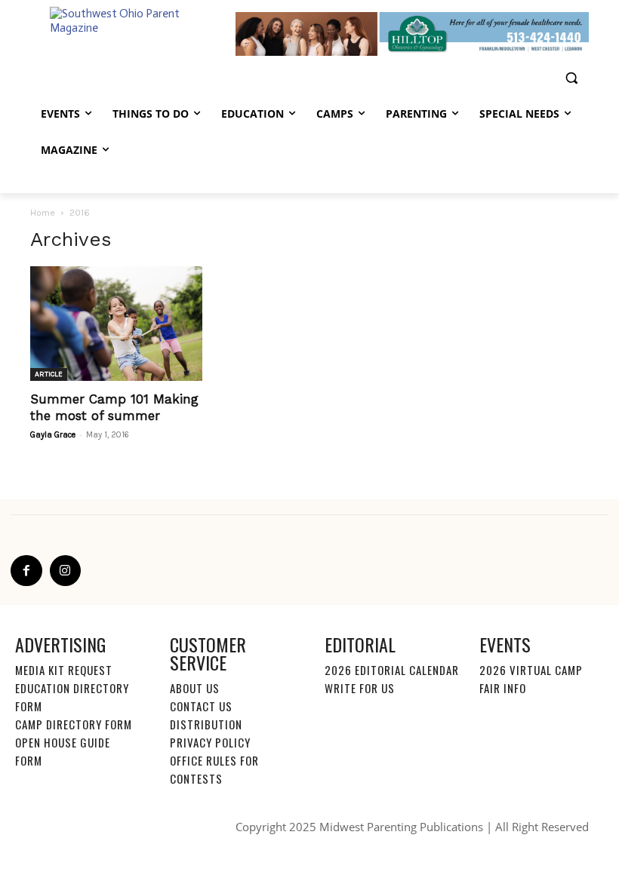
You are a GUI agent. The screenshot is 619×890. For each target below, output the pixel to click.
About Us (195, 688)
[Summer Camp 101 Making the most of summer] (116, 323)
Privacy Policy (210, 742)
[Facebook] (26, 571)
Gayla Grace (52, 435)
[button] (571, 78)
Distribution (206, 724)
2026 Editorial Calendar (392, 669)
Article (49, 374)
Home (42, 212)
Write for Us (360, 688)
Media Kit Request (63, 669)
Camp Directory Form (73, 724)
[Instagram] (66, 571)
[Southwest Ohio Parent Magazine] (133, 34)
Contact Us (201, 706)
